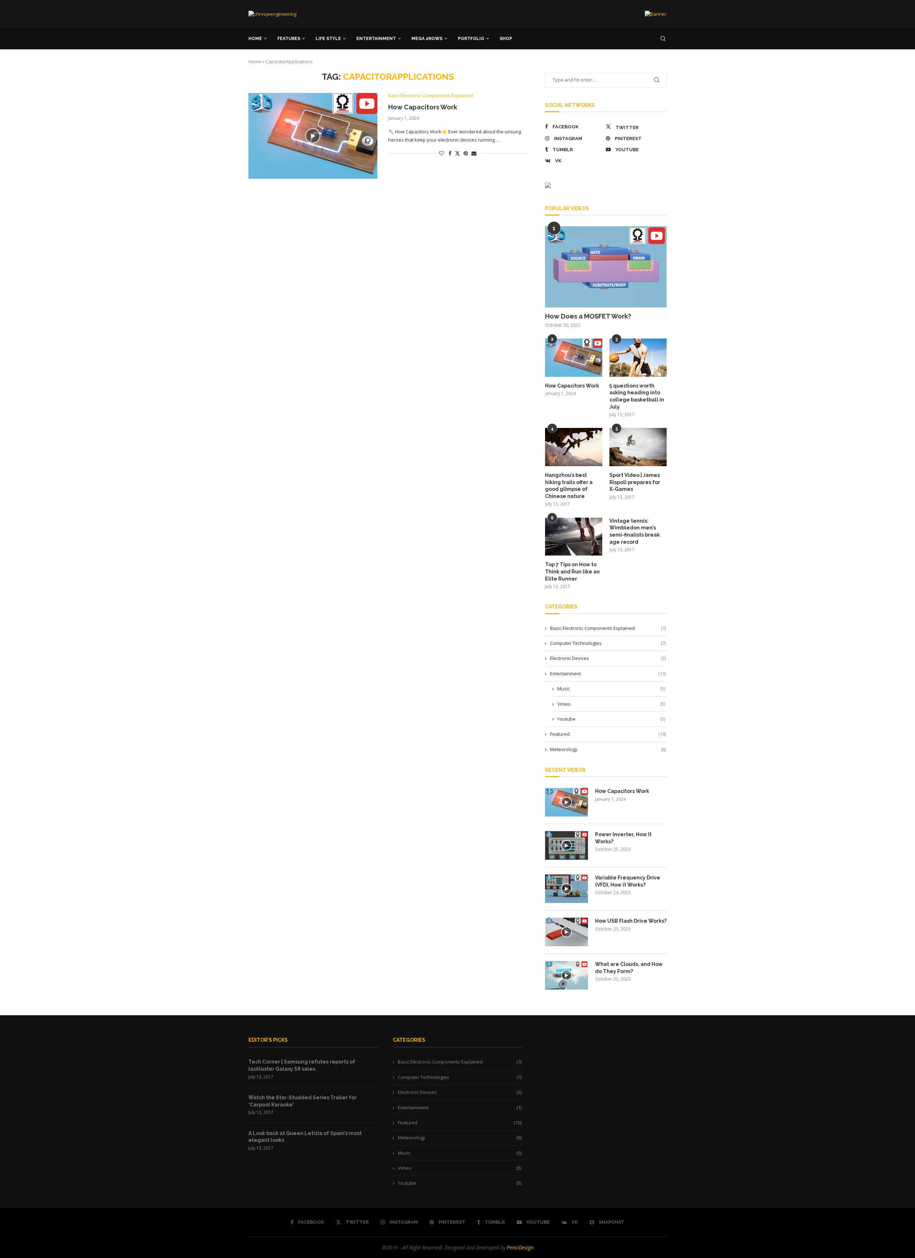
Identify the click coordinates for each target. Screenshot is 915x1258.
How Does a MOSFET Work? (588, 316)
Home (255, 38)
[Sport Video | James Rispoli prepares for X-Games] (638, 447)
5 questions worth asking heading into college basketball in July (636, 396)
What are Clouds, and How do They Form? (629, 967)
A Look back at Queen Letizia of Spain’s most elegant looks (305, 1136)
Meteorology (608, 749)
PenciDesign (520, 1247)
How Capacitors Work (422, 107)
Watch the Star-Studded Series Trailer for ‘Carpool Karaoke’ (302, 1101)
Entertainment (376, 38)
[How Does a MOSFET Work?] (606, 266)
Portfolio (471, 38)
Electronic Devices (608, 658)
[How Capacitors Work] (573, 358)
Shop (506, 38)
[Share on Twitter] (457, 153)
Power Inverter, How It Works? (623, 838)
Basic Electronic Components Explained (608, 628)
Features (288, 38)
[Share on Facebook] (450, 153)
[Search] (663, 38)
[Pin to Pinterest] (466, 153)
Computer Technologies (608, 643)
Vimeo (611, 704)
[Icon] (312, 135)
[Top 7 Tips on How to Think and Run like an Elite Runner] (573, 537)
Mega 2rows (426, 38)
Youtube (611, 719)
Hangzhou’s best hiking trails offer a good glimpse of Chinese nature (569, 485)
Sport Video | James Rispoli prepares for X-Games (634, 482)
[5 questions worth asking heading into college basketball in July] (638, 358)
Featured (608, 734)
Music (611, 688)
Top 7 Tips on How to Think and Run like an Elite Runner (572, 571)
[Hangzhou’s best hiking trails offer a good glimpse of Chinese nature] (573, 447)
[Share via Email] (473, 153)
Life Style (328, 38)
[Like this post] (441, 153)
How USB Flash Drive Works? (631, 921)
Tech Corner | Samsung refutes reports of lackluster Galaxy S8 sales (301, 1065)
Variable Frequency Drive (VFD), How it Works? (627, 881)
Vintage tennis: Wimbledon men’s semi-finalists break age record (634, 531)
